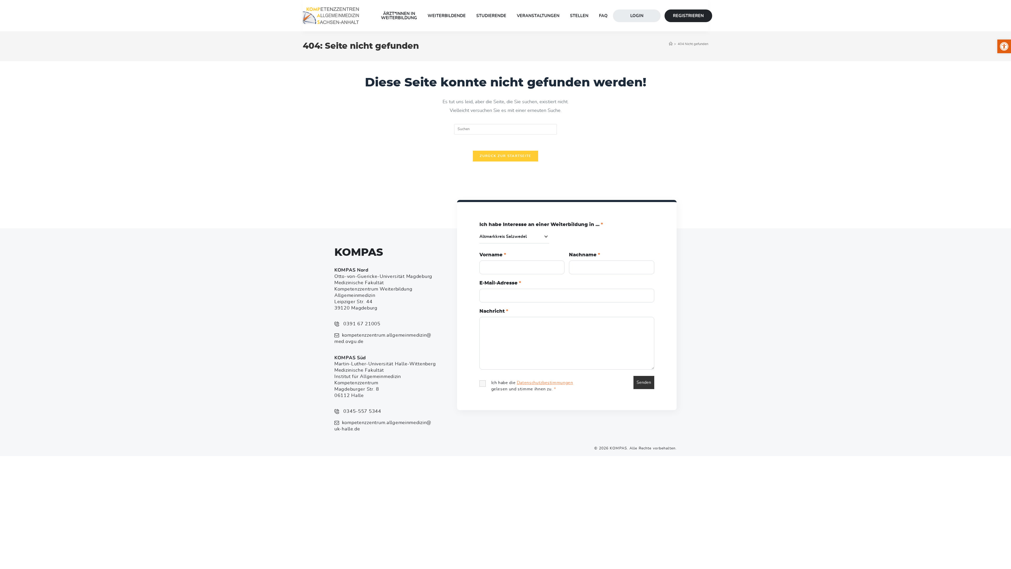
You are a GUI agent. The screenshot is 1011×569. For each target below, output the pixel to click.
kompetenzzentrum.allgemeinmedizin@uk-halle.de (382, 425)
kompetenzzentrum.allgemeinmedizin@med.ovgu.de (382, 338)
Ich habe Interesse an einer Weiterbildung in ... (541, 224)
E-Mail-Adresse (500, 283)
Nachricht (493, 311)
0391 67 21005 (361, 324)
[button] (1004, 46)
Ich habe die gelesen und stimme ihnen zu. (532, 386)
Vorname (492, 255)
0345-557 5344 (361, 411)
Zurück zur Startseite (505, 156)
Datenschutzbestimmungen (545, 383)
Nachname (584, 255)
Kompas (358, 252)
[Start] (670, 44)
